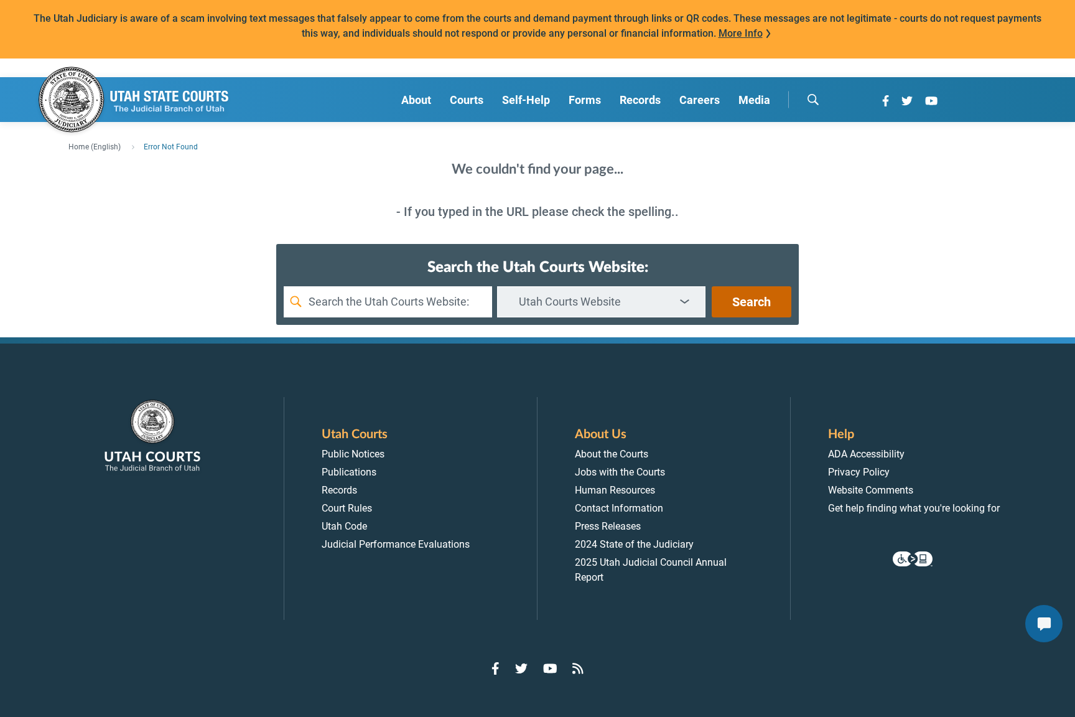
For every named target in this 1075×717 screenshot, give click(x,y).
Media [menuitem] (754, 99)
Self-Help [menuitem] (526, 99)
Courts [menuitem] (466, 99)
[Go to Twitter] (907, 100)
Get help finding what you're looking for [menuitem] (914, 508)
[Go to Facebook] (885, 100)
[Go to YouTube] (931, 100)
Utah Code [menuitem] (344, 526)
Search (751, 301)
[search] (813, 99)
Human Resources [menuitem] (615, 490)
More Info (741, 33)
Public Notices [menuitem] (353, 454)
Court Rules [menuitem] (347, 508)
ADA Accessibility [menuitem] (866, 454)
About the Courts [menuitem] (611, 454)
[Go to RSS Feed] (578, 668)
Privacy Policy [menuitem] (859, 472)
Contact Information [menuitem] (619, 508)
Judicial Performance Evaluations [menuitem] (396, 544)
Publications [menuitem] (349, 472)
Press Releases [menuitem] (608, 526)
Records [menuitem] (640, 99)
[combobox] (601, 301)
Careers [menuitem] (699, 99)
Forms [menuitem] (585, 99)
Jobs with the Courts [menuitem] (620, 472)
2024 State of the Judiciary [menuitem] (634, 544)
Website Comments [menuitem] (870, 490)
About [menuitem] (416, 99)
